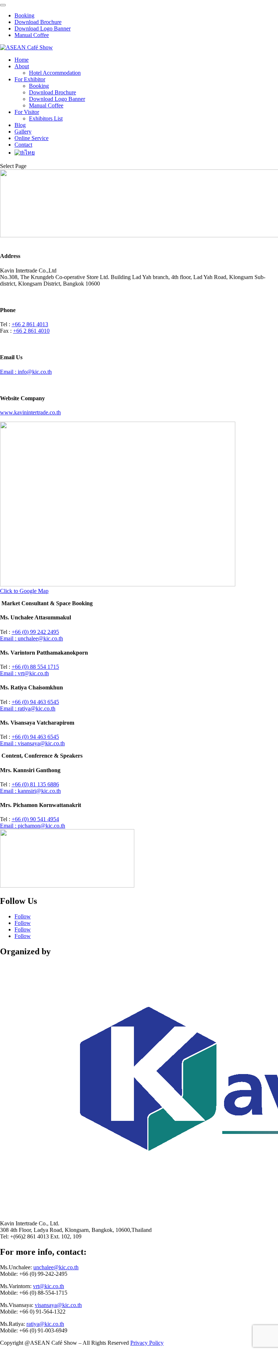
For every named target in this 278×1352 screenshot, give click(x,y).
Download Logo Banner (42, 28)
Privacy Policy (147, 1343)
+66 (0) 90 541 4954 (35, 819)
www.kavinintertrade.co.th (30, 412)
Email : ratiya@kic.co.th (27, 708)
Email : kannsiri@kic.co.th (30, 791)
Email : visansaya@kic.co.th (32, 743)
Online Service (31, 138)
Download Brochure (38, 22)
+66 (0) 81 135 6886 (35, 784)
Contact (23, 145)
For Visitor (26, 112)
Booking (24, 15)
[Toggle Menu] (3, 5)
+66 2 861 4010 (31, 331)
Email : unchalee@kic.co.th (31, 638)
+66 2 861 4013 (30, 324)
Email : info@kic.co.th (26, 372)
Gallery (22, 131)
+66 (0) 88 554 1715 (35, 667)
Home (21, 60)
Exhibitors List (46, 118)
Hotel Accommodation (55, 73)
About (21, 66)
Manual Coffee (31, 35)
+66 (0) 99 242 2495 (35, 632)
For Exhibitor (29, 79)
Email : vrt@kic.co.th (24, 673)
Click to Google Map (24, 591)
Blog (20, 125)
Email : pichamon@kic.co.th (32, 826)
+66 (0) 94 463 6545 (35, 702)
